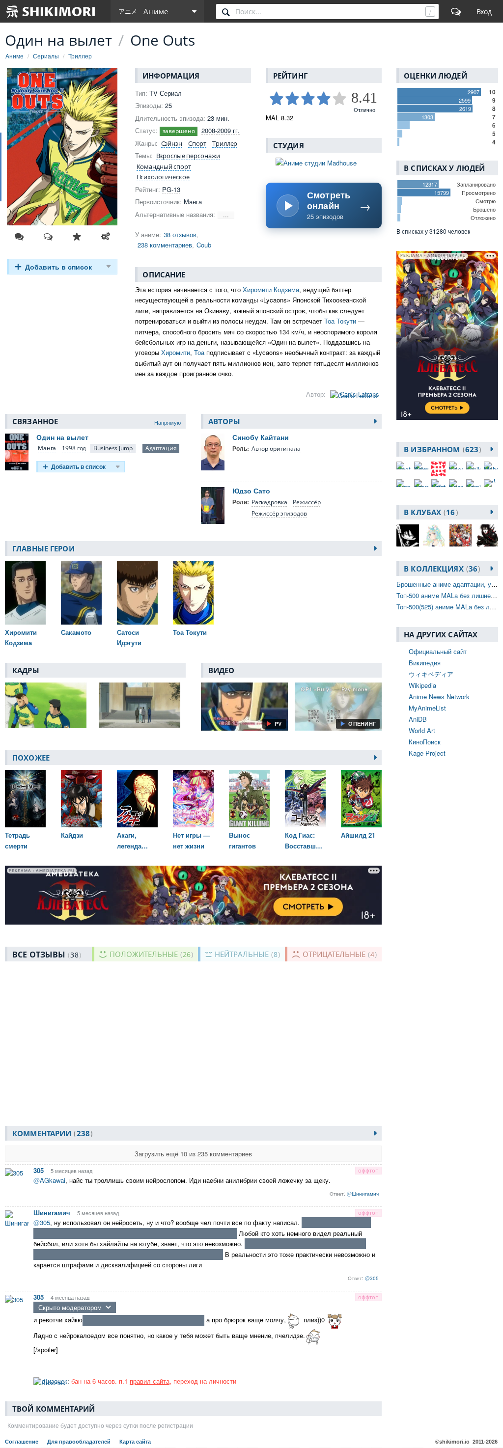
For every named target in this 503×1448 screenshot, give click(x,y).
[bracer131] (456, 465)
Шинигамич (51, 1212)
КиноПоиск (425, 741)
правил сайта (149, 1381)
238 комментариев (165, 244)
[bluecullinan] (456, 483)
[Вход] (484, 11)
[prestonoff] (403, 465)
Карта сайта (135, 1442)
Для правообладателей (79, 1442)
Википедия (425, 662)
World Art (422, 730)
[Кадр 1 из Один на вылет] (48, 705)
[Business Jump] (112, 448)
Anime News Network (439, 696)
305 (38, 1170)
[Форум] (456, 11)
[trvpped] (403, 483)
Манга (47, 448)
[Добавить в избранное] (76, 236)
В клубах (429, 512)
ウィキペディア (431, 674)
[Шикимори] (51, 11)
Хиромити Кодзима (271, 289)
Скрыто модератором (70, 1307)
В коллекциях (440, 569)
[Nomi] (473, 483)
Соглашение (22, 1442)
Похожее (31, 758)
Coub (203, 244)
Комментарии (51, 1133)
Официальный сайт (438, 651)
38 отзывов (180, 234)
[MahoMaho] (491, 465)
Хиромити (175, 352)
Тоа (199, 352)
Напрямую (167, 422)
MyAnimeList (427, 707)
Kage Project (427, 753)
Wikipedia (422, 685)
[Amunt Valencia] (421, 465)
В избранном (441, 449)
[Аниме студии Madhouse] (324, 163)
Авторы (224, 421)
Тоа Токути (340, 321)
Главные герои (43, 548)
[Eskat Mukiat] (438, 483)
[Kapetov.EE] (438, 469)
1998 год (74, 448)
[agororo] (421, 483)
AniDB (418, 719)
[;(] (491, 483)
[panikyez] (473, 465)
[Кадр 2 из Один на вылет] (142, 705)
